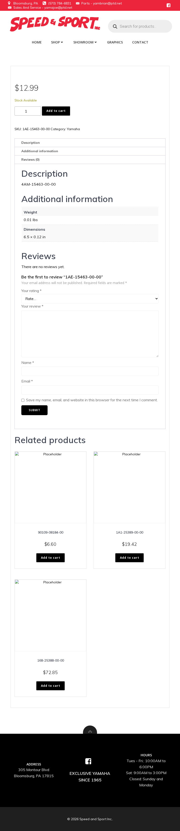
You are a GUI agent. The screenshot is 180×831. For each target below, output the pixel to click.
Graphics (115, 42)
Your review (32, 306)
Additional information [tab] (39, 151)
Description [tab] (30, 142)
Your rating (31, 290)
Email (27, 381)
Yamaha (73, 129)
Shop (55, 42)
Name (27, 362)
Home (37, 42)
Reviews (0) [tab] (30, 159)
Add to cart (56, 111)
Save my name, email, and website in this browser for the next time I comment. (92, 400)
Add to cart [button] (50, 558)
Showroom (83, 42)
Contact (140, 42)
